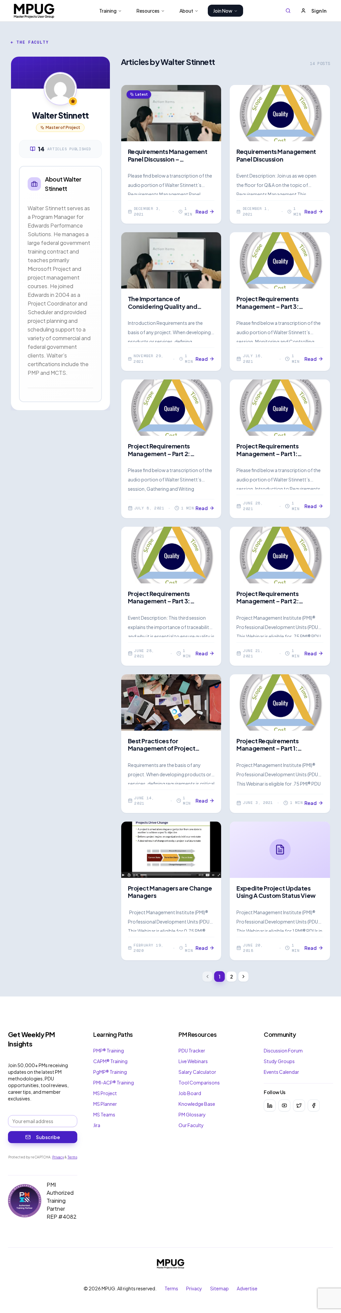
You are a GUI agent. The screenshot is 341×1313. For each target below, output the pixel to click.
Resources (148, 11)
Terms (72, 1157)
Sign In (318, 11)
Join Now (222, 11)
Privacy (58, 1157)
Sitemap (219, 1288)
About (186, 11)
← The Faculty (30, 42)
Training (108, 11)
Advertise (247, 1288)
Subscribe (48, 1137)
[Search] (288, 11)
